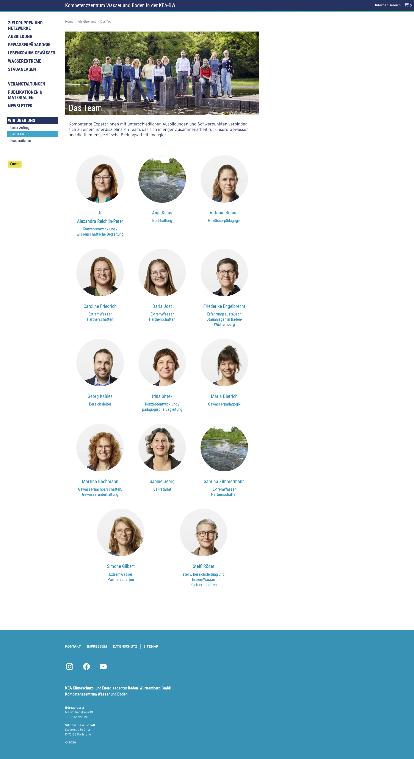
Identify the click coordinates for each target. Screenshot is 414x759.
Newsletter (20, 105)
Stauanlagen (22, 69)
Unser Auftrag (20, 128)
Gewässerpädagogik (29, 44)
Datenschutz (125, 647)
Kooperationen (20, 141)
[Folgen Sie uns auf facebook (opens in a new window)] (86, 669)
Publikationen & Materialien (25, 95)
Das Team (17, 134)
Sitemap (150, 647)
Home (69, 22)
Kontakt (73, 647)
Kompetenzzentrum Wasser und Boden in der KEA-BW (120, 5)
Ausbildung (20, 36)
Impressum (97, 647)
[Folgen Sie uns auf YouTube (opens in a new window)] (103, 669)
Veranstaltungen (26, 84)
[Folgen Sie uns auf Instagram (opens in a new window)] (69, 669)
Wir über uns (21, 120)
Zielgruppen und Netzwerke (25, 25)
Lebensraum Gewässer (31, 52)
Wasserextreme (24, 61)
